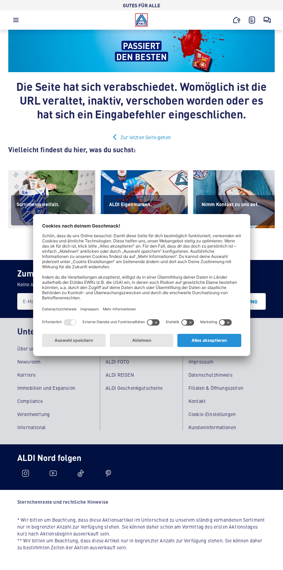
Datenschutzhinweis (210, 374)
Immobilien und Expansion (46, 387)
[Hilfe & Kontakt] (267, 20)
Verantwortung (33, 413)
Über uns (27, 348)
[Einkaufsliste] (252, 20)
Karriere (26, 374)
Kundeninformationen (212, 427)
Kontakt (197, 400)
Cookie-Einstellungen (212, 413)
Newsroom (28, 361)
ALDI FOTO (117, 361)
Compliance (30, 400)
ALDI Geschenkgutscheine (134, 387)
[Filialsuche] (237, 20)
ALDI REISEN (120, 374)
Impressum (200, 361)
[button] (16, 22)
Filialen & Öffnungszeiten (215, 387)
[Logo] (141, 20)
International (31, 427)
